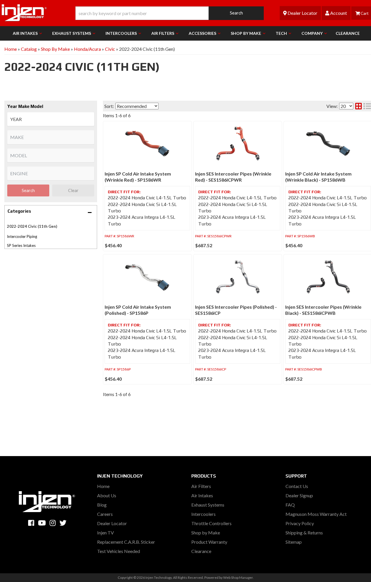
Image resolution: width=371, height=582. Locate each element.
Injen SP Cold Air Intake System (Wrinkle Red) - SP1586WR (138, 176)
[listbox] (50, 119)
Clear (73, 190)
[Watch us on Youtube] (42, 522)
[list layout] (367, 106)
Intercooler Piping (22, 236)
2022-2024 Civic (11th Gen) (32, 226)
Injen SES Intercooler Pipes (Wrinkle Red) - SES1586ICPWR (233, 176)
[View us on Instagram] (52, 522)
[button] (169, 13)
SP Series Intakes (21, 245)
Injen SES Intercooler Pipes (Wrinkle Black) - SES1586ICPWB (323, 310)
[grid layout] (358, 106)
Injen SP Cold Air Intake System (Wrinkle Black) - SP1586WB (318, 176)
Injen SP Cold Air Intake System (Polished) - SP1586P (138, 310)
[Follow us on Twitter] (63, 522)
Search (28, 190)
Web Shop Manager (238, 577)
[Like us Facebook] (31, 522)
